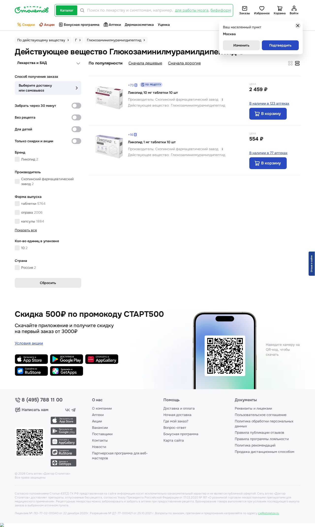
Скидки (28, 24)
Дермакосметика (139, 24)
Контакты (100, 440)
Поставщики (102, 434)
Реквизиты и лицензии (253, 408)
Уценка (164, 24)
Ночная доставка (177, 415)
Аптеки (115, 24)
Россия (28, 267)
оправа (32, 212)
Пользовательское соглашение (260, 415)
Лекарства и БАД (32, 63)
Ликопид (29, 159)
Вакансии (100, 427)
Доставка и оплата (179, 408)
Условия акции (29, 343)
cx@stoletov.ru (268, 513)
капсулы (32, 221)
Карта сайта (173, 440)
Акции (49, 24)
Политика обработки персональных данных (264, 423)
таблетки (33, 203)
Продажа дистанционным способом (264, 451)
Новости (99, 447)
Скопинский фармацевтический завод (47, 181)
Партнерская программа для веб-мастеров (120, 455)
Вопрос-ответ (174, 427)
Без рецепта (25, 117)
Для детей (23, 129)
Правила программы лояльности (262, 439)
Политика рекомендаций (255, 445)
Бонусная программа (81, 24)
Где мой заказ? (175, 421)
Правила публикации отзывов (259, 432)
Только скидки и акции (34, 141)
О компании (102, 408)
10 (24, 248)
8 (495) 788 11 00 (42, 400)
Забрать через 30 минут (35, 105)
